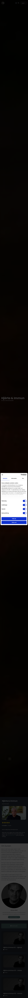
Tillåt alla (14, 518)
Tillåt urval (14, 522)
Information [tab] (14, 478)
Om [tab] (23, 478)
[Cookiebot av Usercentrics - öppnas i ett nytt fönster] (21, 475)
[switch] (25, 505)
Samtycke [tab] (5, 478)
